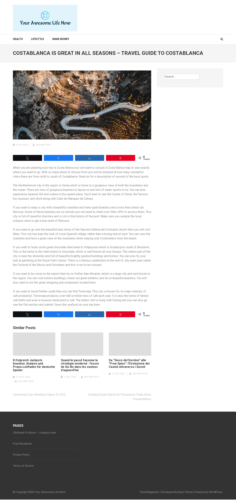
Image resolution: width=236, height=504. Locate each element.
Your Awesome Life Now (50, 492)
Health (18, 39)
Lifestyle (37, 39)
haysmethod (43, 145)
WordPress (216, 492)
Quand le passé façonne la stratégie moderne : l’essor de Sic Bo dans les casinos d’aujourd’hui (80, 365)
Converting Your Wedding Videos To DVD (39, 394)
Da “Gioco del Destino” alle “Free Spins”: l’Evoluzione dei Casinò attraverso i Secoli (129, 364)
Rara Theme (185, 492)
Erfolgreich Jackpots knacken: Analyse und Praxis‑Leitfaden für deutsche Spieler (34, 365)
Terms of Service (23, 465)
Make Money (60, 39)
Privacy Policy (21, 454)
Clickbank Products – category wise (34, 432)
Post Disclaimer (22, 443)
